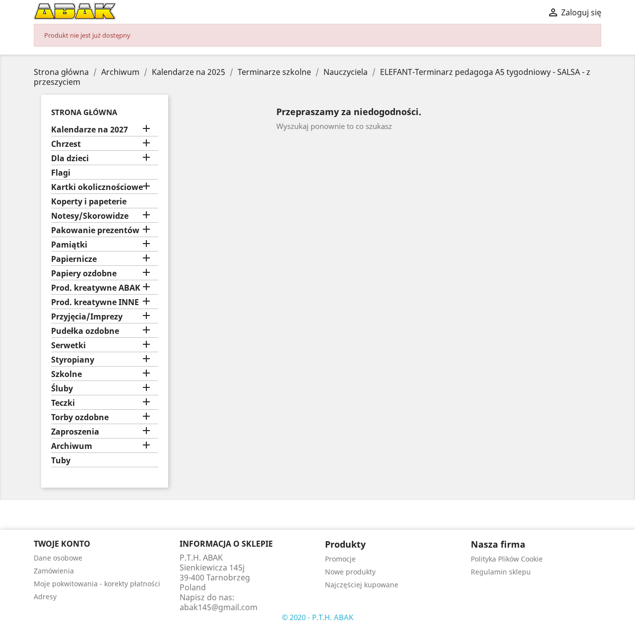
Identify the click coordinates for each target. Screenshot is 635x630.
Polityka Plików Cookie (507, 559)
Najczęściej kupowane (361, 584)
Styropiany (72, 360)
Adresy (45, 596)
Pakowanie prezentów (95, 230)
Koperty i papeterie (89, 201)
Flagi (60, 173)
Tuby (60, 460)
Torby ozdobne (80, 417)
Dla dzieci (70, 158)
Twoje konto (62, 543)
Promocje (340, 559)
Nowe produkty (350, 571)
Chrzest (66, 144)
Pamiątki (69, 245)
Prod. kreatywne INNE (95, 302)
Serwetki (68, 345)
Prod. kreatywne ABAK (95, 288)
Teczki (63, 403)
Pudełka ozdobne (85, 331)
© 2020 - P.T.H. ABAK (317, 617)
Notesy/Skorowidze (89, 216)
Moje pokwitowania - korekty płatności (97, 583)
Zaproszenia (75, 432)
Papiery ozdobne (84, 273)
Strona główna (84, 112)
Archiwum (71, 446)
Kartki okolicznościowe (97, 187)
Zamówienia (54, 570)
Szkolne (66, 374)
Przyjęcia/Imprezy (87, 317)
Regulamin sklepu (501, 571)
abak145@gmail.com (218, 607)
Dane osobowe (58, 558)
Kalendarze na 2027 (89, 130)
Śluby (62, 388)
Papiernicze (74, 259)
